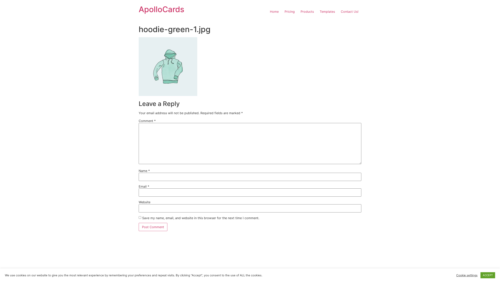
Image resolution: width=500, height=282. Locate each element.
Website (144, 202)
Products (307, 12)
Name (144, 170)
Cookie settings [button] (467, 275)
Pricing (290, 12)
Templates (327, 12)
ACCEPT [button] (488, 275)
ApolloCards (161, 9)
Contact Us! (349, 12)
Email (144, 186)
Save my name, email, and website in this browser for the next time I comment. (200, 218)
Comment (147, 120)
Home (274, 12)
